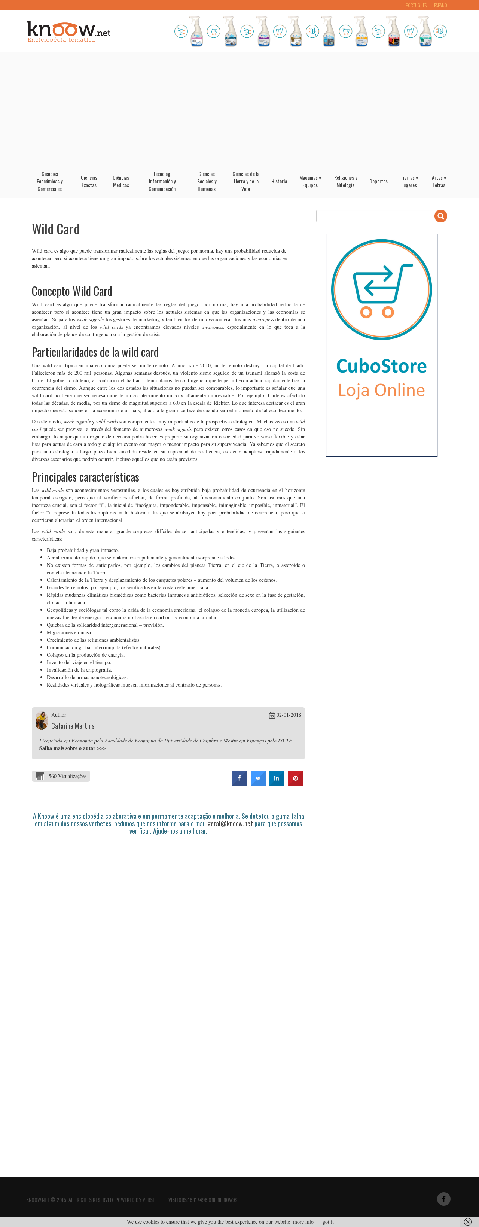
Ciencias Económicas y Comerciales (49, 181)
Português (416, 5)
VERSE (149, 1199)
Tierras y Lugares (409, 181)
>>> (101, 748)
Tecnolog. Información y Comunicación (162, 181)
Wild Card (56, 228)
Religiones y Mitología (345, 181)
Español (441, 5)
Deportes (378, 181)
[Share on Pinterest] (295, 783)
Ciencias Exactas (89, 181)
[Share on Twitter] (258, 783)
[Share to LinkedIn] (276, 783)
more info (303, 1221)
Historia (279, 181)
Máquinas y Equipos (310, 181)
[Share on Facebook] (239, 783)
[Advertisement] (239, 108)
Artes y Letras (439, 181)
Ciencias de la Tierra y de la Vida (245, 181)
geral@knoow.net (230, 823)
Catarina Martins (72, 726)
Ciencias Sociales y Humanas (206, 181)
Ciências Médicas (121, 181)
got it (328, 1221)
